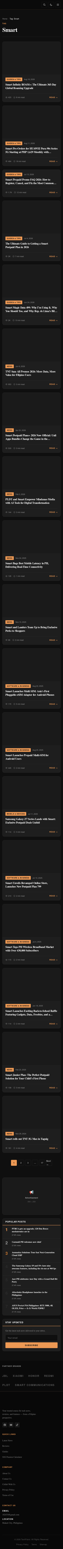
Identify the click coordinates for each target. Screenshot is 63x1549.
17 (42, 1162)
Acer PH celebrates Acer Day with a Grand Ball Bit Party (34, 1280)
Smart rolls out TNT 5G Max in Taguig (26, 1139)
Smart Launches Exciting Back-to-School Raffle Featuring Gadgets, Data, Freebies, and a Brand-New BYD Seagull (31, 1014)
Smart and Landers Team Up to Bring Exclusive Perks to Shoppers (31, 629)
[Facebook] (4, 1424)
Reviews (5, 1445)
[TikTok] (17, 1424)
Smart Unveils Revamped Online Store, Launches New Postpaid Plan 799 (26, 884)
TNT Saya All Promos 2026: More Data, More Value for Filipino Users (30, 373)
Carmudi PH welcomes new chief (26, 1241)
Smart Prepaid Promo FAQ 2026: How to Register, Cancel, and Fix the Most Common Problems (29, 183)
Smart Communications (35, 1385)
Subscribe (31, 1345)
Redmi (49, 1376)
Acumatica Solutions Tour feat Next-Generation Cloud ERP (33, 1254)
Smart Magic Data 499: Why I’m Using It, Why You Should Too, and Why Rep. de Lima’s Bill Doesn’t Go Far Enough (31, 310)
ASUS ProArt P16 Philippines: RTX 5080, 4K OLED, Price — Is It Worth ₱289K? (32, 1307)
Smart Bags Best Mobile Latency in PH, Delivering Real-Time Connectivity (27, 565)
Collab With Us (8, 1484)
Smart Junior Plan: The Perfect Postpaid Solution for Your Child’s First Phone (27, 1076)
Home (4, 18)
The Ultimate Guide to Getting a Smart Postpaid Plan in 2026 (26, 245)
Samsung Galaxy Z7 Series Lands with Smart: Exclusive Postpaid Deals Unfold (30, 820)
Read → (53, 97)
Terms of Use (7, 1495)
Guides (5, 1451)
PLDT (6, 1385)
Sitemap (43, 1544)
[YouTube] (10, 1424)
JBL (5, 1376)
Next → (48, 1163)
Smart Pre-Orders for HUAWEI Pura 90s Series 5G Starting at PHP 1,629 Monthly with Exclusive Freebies (31, 151)
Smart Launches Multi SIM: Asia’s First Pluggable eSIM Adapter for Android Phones (29, 693)
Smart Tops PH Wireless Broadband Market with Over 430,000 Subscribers (29, 948)
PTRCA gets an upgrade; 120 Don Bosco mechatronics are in (30, 1230)
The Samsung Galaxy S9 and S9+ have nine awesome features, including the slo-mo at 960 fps (34, 1267)
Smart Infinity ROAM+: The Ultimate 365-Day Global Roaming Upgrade (30, 86)
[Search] (44, 5)
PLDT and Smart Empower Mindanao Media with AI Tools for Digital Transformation (30, 501)
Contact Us (6, 1478)
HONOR (33, 1376)
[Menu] (58, 5)
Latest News (7, 1440)
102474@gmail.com (10, 1514)
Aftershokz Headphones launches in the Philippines (29, 1294)
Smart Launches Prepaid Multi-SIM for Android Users (27, 757)
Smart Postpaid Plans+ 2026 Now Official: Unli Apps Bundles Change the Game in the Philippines (30, 438)
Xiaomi (18, 1376)
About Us (6, 1473)
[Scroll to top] (55, 1543)
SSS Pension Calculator (12, 1457)
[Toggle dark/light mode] (51, 5)
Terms (34, 1544)
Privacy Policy (8, 1489)
